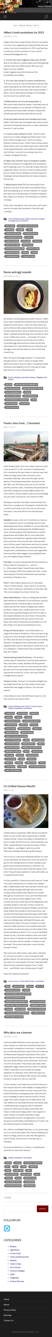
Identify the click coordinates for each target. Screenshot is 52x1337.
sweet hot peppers (37, 1009)
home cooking (12, 241)
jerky (26, 740)
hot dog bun (11, 403)
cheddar (10, 230)
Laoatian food (12, 744)
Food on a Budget (14, 377)
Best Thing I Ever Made (27, 226)
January (33, 1167)
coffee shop (11, 725)
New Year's (26, 1174)
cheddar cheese (13, 990)
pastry (20, 755)
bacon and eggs (13, 388)
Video (12, 1274)
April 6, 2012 (9, 790)
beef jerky (10, 226)
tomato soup (38, 1013)
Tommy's (22, 767)
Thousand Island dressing (17, 1013)
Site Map (7, 1315)
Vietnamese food (37, 767)
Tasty (42, 763)
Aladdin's (10, 713)
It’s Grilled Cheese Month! (19, 786)
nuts (26, 751)
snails (25, 252)
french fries (24, 729)
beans (8, 1163)
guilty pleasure (38, 1001)
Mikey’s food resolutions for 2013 (24, 32)
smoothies (31, 763)
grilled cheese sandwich (16, 1001)
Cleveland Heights (32, 721)
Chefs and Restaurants (16, 219)
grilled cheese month (15, 998)
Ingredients (25, 377)
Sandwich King (12, 252)
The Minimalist (12, 256)
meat (29, 1170)
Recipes (42, 219)
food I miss (10, 729)
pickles (9, 1009)
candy (19, 717)
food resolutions (14, 237)
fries (24, 1167)
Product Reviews (17, 1281)
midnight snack (38, 1005)
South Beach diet (13, 1182)
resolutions (33, 249)
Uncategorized (13, 221)
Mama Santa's (29, 744)
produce (32, 759)
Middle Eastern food (32, 748)
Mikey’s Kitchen (26, 1332)
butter (40, 986)
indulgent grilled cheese (16, 1005)
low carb (19, 1170)
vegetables (30, 1186)
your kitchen (28, 256)
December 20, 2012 (12, 276)
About (6, 1304)
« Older (7, 1198)
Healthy (27, 219)
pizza (21, 759)
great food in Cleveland (16, 736)
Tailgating (39, 377)
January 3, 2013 (11, 36)
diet (8, 1167)
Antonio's (22, 713)
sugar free (29, 1182)
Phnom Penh (32, 755)
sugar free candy (13, 1186)
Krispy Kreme (38, 740)
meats (41, 744)
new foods (28, 245)
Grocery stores (37, 706)
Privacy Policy (10, 1310)
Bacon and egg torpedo (17, 272)
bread (30, 986)
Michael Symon (12, 748)
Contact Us (9, 1320)
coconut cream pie (33, 1163)
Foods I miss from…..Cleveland (22, 423)
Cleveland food (13, 721)
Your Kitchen (23, 221)
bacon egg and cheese (33, 388)
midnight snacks (13, 751)
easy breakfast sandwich (17, 400)
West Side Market (13, 770)
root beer (20, 1009)
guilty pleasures (13, 740)
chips (29, 230)
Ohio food (37, 751)
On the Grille (23, 981)
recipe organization (15, 249)
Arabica (34, 713)
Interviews (34, 219)
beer (8, 986)
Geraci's (37, 729)
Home (6, 1299)
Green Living (15, 1264)
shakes (19, 763)
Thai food (10, 767)
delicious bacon (13, 396)
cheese (20, 230)
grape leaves (27, 732)
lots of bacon (12, 407)
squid (34, 252)
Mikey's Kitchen (12, 245)
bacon (9, 384)
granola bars (12, 732)
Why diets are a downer (18, 1032)
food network (30, 233)
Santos (9, 763)
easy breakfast (30, 396)
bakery (9, 717)
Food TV (28, 706)
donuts (23, 725)
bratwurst (19, 986)
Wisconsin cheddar (14, 1017)
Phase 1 (9, 1178)
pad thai (9, 755)
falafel (34, 725)
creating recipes (13, 233)
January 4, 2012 (11, 1037)
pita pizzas (10, 759)
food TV (29, 237)
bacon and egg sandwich (26, 384)
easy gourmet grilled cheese (18, 994)
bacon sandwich (13, 392)
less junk (26, 241)
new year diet (12, 1174)
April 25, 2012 (10, 427)
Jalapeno (25, 403)
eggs (34, 400)
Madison (37, 241)
